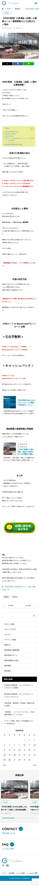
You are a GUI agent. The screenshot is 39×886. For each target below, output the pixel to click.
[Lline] (29, 63)
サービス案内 (20, 873)
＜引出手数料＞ (11, 140)
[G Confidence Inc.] (10, 3)
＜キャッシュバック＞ (13, 142)
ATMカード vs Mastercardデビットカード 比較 (19, 138)
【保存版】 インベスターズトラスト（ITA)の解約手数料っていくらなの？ (19, 713)
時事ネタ (7, 645)
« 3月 (4, 765)
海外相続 (7, 665)
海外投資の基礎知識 (11, 650)
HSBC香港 (5, 92)
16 (29, 750)
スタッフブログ (10, 629)
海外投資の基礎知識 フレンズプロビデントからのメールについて (18, 695)
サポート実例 (9, 624)
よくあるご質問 (32, 873)
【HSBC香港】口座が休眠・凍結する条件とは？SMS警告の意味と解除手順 (25, 452)
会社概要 (11, 873)
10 (34, 745)
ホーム (4, 873)
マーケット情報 (10, 640)
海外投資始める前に (11, 660)
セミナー (7, 634)
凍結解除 (6, 597)
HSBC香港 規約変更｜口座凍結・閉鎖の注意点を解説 (19, 704)
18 (4, 755)
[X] (3, 865)
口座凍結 (14, 597)
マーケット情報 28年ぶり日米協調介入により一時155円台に (19, 722)
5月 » (35, 765)
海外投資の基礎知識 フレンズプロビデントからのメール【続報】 (18, 686)
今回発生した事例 (10, 134)
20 (14, 755)
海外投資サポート (11, 655)
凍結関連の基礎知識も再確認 (13, 144)
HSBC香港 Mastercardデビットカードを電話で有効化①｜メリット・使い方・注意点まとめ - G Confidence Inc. (26, 402)
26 (9, 760)
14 (19, 750)
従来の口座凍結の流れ (11, 131)
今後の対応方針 (9, 136)
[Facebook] (7, 865)
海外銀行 (6, 13)
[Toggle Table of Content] (30, 129)
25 (4, 760)
